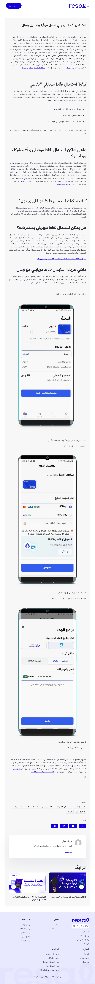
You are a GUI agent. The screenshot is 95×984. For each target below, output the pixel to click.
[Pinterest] (64, 826)
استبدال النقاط (79, 807)
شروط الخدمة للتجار (52, 966)
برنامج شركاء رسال (83, 939)
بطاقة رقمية (17, 807)
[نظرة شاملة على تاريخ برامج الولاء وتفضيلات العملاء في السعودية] (27, 883)
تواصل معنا (85, 935)
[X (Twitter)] (73, 826)
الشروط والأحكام (53, 958)
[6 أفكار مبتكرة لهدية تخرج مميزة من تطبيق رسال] (67, 883)
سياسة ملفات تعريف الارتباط (49, 970)
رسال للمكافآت (25, 928)
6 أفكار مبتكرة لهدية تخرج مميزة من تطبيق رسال (68, 897)
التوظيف (86, 943)
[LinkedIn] (54, 826)
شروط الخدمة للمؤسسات (50, 962)
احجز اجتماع (13, 5)
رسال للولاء (26, 924)
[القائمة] (88, 6)
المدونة (86, 954)
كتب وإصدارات (84, 958)
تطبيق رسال (80, 811)
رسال (70, 811)
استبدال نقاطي (47, 807)
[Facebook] (82, 826)
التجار (57, 924)
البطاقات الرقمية (32, 807)
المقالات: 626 (68, 852)
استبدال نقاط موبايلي (63, 807)
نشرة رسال (85, 962)
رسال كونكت (25, 940)
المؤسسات (55, 928)
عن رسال (86, 931)
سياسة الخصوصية (52, 954)
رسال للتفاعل (25, 932)
